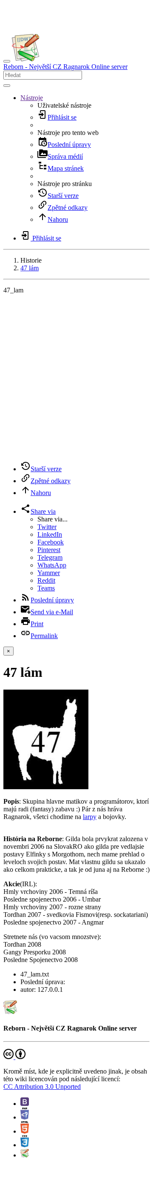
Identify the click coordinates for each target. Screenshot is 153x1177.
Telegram (49, 557)
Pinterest (48, 549)
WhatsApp (51, 565)
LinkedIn (49, 534)
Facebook (50, 542)
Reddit (46, 580)
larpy (89, 816)
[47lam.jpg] (45, 786)
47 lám (29, 268)
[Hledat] (6, 85)
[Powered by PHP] (24, 1117)
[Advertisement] (76, 377)
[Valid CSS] (24, 1144)
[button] (31, 97)
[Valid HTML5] (24, 1131)
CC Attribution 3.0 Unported (42, 1086)
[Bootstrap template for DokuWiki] (24, 1103)
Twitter (47, 526)
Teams (46, 588)
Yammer (48, 572)
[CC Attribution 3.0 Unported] (14, 1056)
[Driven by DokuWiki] (24, 1155)
